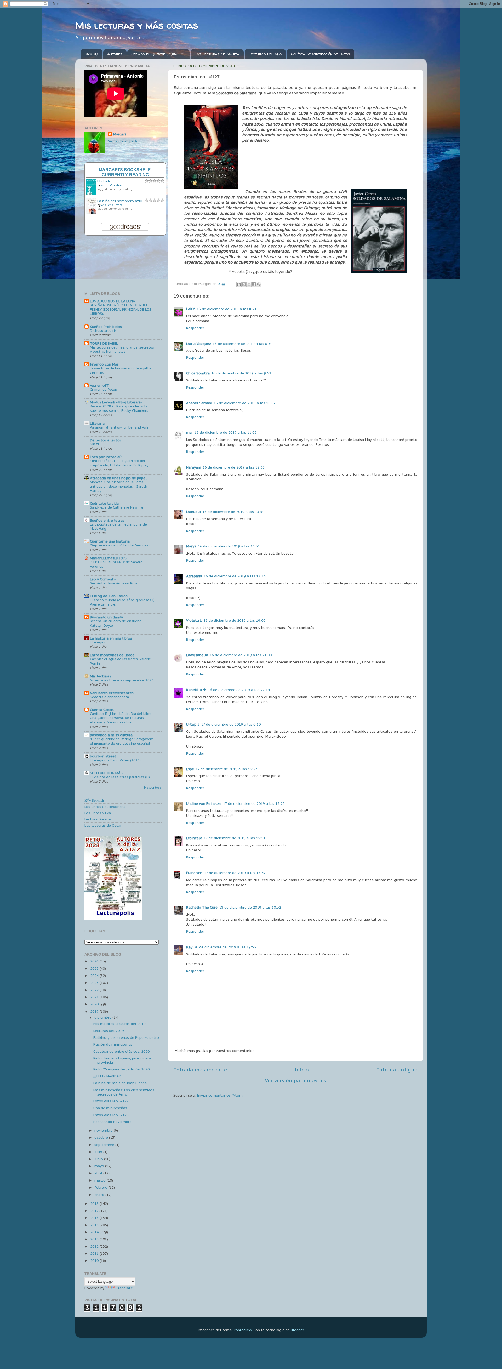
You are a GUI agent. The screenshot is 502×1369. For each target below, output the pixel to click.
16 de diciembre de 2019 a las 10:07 (245, 403)
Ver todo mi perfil (123, 141)
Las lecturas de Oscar (103, 825)
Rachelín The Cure (202, 907)
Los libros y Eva (97, 813)
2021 (95, 997)
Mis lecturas (100, 676)
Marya (191, 546)
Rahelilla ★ (196, 689)
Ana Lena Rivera (111, 205)
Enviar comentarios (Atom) (220, 1095)
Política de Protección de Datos (320, 54)
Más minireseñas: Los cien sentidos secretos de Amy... (123, 1091)
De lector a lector (105, 440)
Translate (124, 1288)
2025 (95, 968)
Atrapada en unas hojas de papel (118, 478)
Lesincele (194, 838)
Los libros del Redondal (104, 806)
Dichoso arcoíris (103, 330)
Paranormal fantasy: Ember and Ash (119, 427)
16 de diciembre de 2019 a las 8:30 (242, 343)
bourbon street (103, 756)
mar (189, 432)
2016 (95, 1217)
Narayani (193, 467)
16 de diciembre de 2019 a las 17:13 (235, 576)
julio (98, 1151)
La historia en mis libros (111, 638)
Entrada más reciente (200, 1069)
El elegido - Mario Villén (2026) (115, 760)
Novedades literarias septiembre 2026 (122, 680)
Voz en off (99, 385)
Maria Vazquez (198, 343)
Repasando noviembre (112, 1121)
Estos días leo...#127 (111, 1101)
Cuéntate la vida (104, 503)
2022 (95, 990)
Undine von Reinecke (203, 803)
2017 (94, 1210)
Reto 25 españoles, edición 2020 (121, 1069)
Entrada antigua (397, 1069)
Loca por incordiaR (106, 456)
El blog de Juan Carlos (109, 596)
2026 (95, 961)
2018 (95, 1203)
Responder (195, 328)
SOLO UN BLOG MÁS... (107, 773)
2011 (95, 1253)
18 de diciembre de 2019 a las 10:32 (250, 907)
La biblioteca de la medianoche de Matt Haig (118, 526)
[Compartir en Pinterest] (258, 284)
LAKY (190, 308)
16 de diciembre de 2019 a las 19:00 (234, 620)
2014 (95, 1232)
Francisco (194, 872)
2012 (95, 1246)
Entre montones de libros (112, 655)
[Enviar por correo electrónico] (239, 284)
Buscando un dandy (106, 617)
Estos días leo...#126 (111, 1115)
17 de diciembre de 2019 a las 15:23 (254, 803)
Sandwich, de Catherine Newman (117, 507)
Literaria (97, 423)
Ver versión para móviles (295, 1080)
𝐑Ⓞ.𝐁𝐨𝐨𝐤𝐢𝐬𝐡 (94, 800)
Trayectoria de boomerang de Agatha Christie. (120, 370)
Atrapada (194, 576)
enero (99, 1194)
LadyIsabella (197, 655)
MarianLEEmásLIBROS (108, 558)
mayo (99, 1165)
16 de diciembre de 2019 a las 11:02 (225, 432)
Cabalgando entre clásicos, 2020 (121, 1051)
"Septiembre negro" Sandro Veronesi (120, 545)
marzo (100, 1180)
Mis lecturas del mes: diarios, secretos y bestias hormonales (122, 349)
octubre (101, 1137)
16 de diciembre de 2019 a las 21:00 (241, 655)
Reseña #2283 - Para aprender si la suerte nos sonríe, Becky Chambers (119, 408)
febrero (101, 1187)
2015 (95, 1225)
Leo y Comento (103, 579)
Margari (119, 134)
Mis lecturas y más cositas (136, 25)
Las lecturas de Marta (217, 54)
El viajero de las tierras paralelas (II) (120, 777)
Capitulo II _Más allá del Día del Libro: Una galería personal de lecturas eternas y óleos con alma (121, 718)
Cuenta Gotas (102, 709)
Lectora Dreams (98, 819)
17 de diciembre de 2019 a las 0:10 (231, 724)
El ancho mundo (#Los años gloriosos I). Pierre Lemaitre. (122, 602)
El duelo (104, 181)
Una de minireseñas (110, 1107)
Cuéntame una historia (110, 541)
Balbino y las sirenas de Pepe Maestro (126, 1037)
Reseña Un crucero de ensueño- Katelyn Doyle (116, 623)
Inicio (302, 1069)
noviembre (104, 1130)
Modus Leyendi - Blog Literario (116, 402)
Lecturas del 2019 (108, 1030)
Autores (114, 54)
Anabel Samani (199, 403)
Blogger (297, 1329)
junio (99, 1158)
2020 (95, 1004)
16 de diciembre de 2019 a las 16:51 (229, 546)
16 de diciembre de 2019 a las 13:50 (233, 511)
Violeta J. (194, 620)
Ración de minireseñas (112, 1044)
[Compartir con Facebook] (253, 284)
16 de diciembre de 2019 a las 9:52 (241, 373)
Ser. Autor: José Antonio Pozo (114, 583)
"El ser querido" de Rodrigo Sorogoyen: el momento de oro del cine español (121, 741)
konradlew (243, 1329)
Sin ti (94, 444)
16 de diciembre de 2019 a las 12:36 (234, 467)
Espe (190, 769)
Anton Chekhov (111, 185)
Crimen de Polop (103, 389)
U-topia (192, 724)
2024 (95, 975)
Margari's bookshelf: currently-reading (125, 172)
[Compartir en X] (249, 284)
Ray (189, 947)
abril (98, 1173)
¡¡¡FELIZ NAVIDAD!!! (108, 1076)
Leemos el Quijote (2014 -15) (158, 54)
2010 (95, 1260)
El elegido (98, 642)
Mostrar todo (153, 787)
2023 (95, 982)
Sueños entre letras (107, 520)
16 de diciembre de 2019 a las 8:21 (226, 308)
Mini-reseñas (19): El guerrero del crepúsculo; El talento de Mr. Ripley (119, 463)
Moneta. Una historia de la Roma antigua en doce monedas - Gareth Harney (118, 486)
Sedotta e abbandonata (109, 697)
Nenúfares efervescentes (112, 693)
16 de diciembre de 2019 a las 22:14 (239, 689)
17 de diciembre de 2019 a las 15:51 (234, 838)
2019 (95, 1011)
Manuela (193, 511)
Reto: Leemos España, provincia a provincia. (122, 1060)
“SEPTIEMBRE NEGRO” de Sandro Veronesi (116, 564)
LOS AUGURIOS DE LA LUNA (112, 301)
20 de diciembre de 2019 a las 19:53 (225, 947)
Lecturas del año (265, 54)
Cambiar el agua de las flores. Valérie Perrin (120, 661)
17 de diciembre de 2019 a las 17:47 (235, 872)
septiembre (104, 1144)
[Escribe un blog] (244, 284)
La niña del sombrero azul (119, 200)
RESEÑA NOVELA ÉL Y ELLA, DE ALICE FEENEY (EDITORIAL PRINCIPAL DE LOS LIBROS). (120, 309)
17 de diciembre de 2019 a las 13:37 (226, 769)
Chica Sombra (198, 373)
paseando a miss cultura (111, 735)
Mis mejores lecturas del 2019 (119, 1023)
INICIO (91, 54)
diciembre (103, 1017)
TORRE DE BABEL (104, 343)
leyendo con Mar (104, 364)
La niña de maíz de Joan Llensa (120, 1083)
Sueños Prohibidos (106, 326)
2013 (95, 1239)
